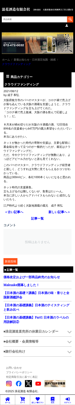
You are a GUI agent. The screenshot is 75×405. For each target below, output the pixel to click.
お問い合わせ (14, 367)
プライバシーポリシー (19, 372)
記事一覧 (37, 218)
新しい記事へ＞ (59, 212)
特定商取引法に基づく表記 (22, 377)
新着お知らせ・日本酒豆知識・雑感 (35, 59)
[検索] (70, 19)
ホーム (6, 59)
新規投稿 (10, 261)
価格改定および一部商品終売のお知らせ (31, 277)
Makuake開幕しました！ (21, 285)
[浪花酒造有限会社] (37, 9)
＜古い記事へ (14, 212)
